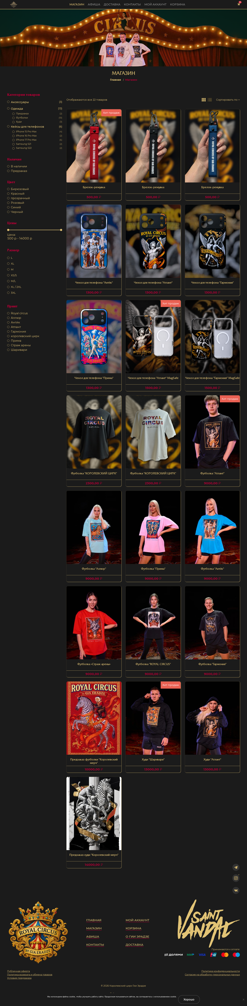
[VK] (235, 890)
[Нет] (243, 999)
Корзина (177, 4)
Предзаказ (39, 113)
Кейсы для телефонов (36, 126)
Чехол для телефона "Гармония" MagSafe (212, 378)
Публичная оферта (18, 971)
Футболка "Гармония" (212, 664)
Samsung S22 (39, 148)
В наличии (19, 166)
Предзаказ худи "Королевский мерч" (93, 855)
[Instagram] (235, 878)
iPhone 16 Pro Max (39, 135)
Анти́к (15, 322)
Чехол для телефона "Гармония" (212, 283)
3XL (13, 292)
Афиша (94, 4)
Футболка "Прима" (153, 569)
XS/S (14, 275)
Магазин (76, 4)
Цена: (11, 234)
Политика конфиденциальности (220, 971)
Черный (17, 211)
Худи (39, 121)
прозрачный (20, 198)
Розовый (17, 202)
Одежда (36, 108)
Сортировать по (226, 99)
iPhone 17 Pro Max (39, 139)
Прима (16, 340)
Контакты (132, 4)
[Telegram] (235, 867)
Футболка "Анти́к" (212, 569)
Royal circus (19, 313)
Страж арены (21, 345)
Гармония (18, 331)
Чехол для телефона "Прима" (93, 378)
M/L (13, 281)
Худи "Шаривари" (153, 759)
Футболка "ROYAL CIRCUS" (153, 664)
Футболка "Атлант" (212, 473)
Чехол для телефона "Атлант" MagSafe (153, 378)
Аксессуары (36, 102)
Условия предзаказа (19, 978)
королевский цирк (25, 336)
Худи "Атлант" (212, 759)
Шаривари (19, 349)
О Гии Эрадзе (137, 936)
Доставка (112, 4)
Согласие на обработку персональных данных (212, 974)
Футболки (39, 117)
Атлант (16, 327)
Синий (16, 207)
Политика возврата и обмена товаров (29, 974)
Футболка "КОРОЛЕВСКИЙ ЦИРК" (94, 473)
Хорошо (189, 999)
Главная (115, 79)
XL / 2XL (16, 287)
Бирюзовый (20, 189)
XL (12, 263)
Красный (17, 193)
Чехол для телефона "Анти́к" (94, 283)
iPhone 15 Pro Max (39, 131)
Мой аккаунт (155, 4)
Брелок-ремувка (94, 187)
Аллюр (16, 317)
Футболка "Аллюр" (94, 569)
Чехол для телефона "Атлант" (153, 283)
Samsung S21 (39, 144)
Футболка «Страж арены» (93, 664)
